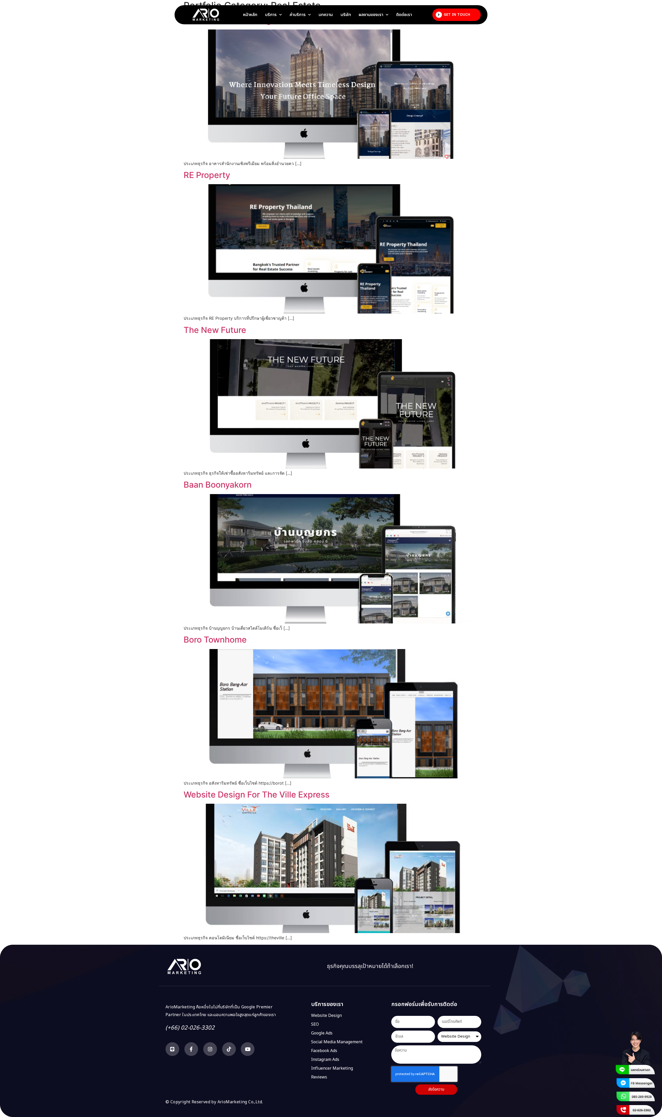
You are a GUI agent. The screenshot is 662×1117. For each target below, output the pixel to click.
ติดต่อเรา (404, 14)
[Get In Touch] (439, 15)
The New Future (215, 330)
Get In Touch (457, 14)
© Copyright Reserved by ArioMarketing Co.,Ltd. (214, 1102)
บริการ (271, 14)
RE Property (207, 175)
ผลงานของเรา (371, 14)
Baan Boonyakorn (218, 485)
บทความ (326, 14)
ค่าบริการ (298, 14)
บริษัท (346, 14)
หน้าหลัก (250, 14)
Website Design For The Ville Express (256, 795)
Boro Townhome (215, 640)
